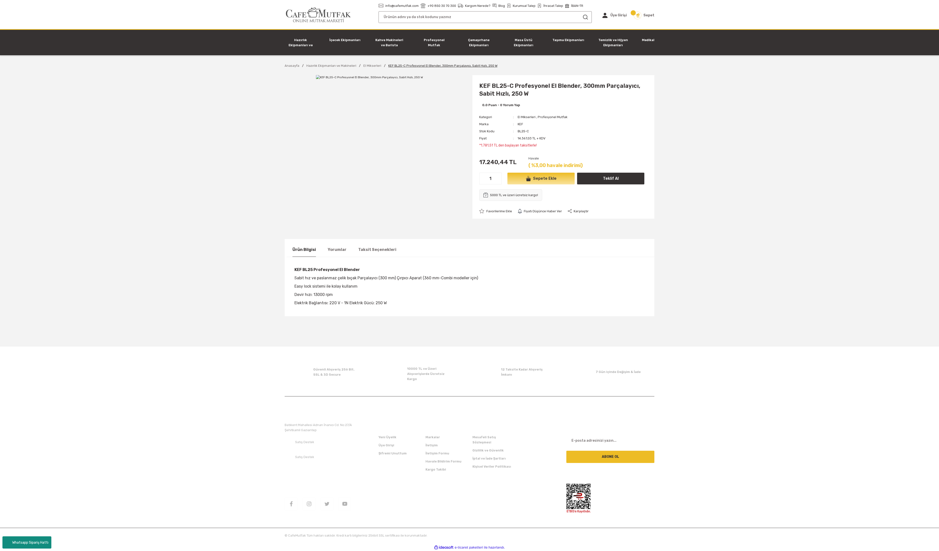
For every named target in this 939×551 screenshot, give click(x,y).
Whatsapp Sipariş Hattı (30, 542)
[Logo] (318, 15)
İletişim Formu (437, 453)
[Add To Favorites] (495, 211)
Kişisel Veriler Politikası (491, 466)
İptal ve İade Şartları (489, 458)
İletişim (431, 445)
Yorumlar (337, 249)
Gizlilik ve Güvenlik (488, 450)
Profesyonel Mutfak (553, 117)
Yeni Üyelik (387, 437)
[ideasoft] (444, 547)
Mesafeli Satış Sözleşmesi (484, 439)
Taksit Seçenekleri (377, 249)
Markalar (432, 437)
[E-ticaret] (469, 547)
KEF (520, 124)
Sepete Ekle (545, 178)
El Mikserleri (527, 117)
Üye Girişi (386, 445)
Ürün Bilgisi (304, 249)
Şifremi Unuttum (393, 453)
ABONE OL (610, 457)
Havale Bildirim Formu (443, 461)
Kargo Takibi (435, 469)
